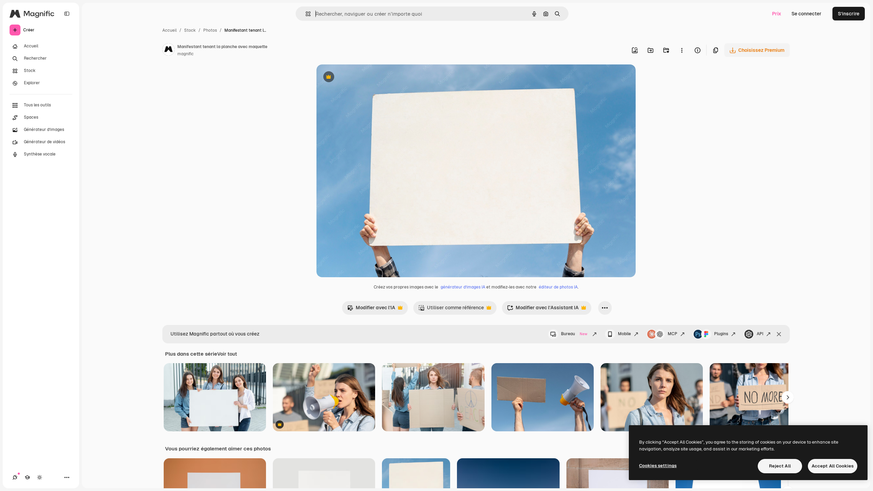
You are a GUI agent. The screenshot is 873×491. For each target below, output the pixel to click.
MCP (672, 334)
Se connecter (806, 14)
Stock (190, 30)
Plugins (721, 334)
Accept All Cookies (833, 466)
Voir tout (227, 354)
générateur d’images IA (463, 287)
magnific (185, 54)
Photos (210, 30)
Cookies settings (658, 465)
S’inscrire (848, 14)
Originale (361, 77)
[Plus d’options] (682, 50)
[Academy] (27, 477)
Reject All (780, 466)
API (760, 334)
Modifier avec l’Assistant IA (543, 309)
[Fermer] (779, 334)
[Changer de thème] (39, 477)
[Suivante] (788, 397)
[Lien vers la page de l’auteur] (168, 50)
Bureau (574, 334)
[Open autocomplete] (305, 13)
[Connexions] (15, 477)
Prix (776, 14)
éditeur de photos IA (558, 287)
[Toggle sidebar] (66, 13)
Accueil (169, 30)
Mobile (624, 334)
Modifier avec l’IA (371, 309)
